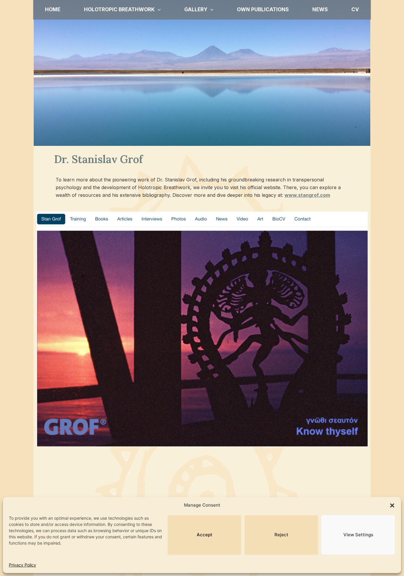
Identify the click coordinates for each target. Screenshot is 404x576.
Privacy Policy (22, 564)
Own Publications (263, 9)
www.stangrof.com (307, 195)
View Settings (358, 534)
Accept (204, 534)
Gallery (195, 9)
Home (52, 9)
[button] (392, 505)
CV (355, 9)
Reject (281, 534)
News (320, 9)
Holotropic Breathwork (119, 9)
